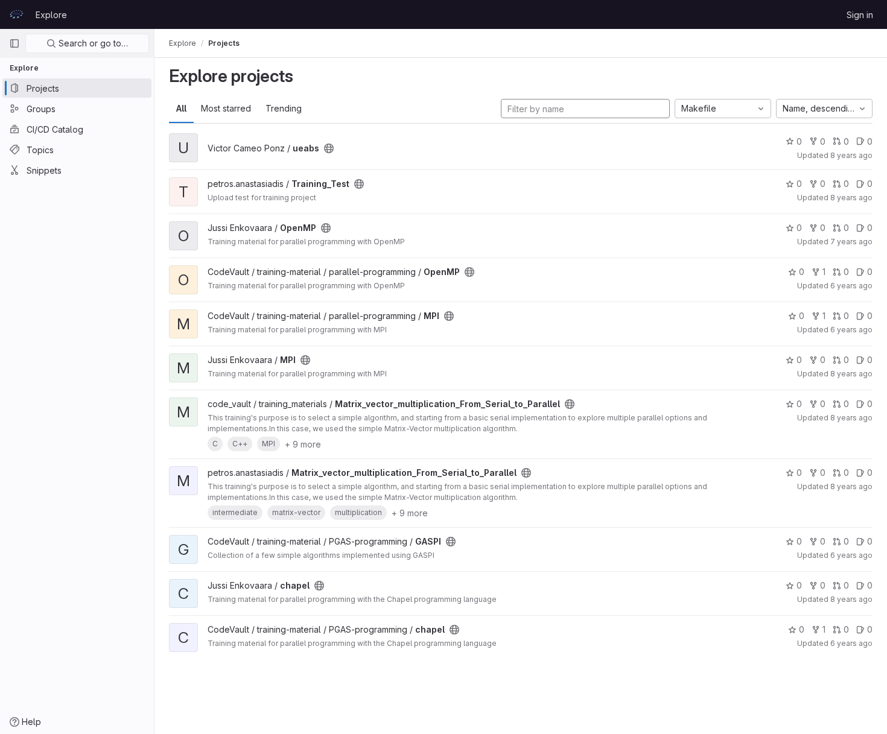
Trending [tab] (283, 108)
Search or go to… (92, 43)
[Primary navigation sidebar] (14, 43)
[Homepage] (16, 14)
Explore (51, 15)
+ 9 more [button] (303, 444)
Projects (224, 43)
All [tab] (181, 108)
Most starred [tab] (226, 108)
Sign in (860, 15)
